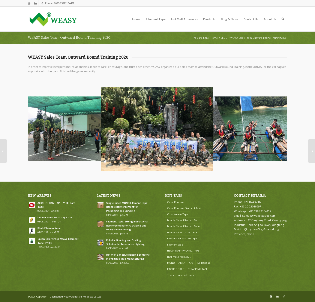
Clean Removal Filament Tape (184, 208)
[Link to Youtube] (29, 3)
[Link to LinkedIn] (35, 3)
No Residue (203, 262)
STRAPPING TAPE (197, 269)
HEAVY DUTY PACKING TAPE (183, 250)
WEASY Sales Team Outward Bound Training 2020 (69, 38)
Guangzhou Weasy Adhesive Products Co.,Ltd (75, 296)
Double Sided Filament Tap (182, 220)
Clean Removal (175, 202)
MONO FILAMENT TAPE (180, 262)
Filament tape (175, 244)
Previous (37, 128)
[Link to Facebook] (42, 3)
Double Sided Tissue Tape (182, 232)
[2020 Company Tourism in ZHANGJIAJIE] (3, 151)
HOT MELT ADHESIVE (179, 256)
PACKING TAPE (175, 269)
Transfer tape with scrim (181, 275)
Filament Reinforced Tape (182, 238)
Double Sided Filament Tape (183, 226)
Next (277, 128)
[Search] (283, 19)
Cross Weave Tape (177, 214)
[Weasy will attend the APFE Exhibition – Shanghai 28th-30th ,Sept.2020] (311, 151)
